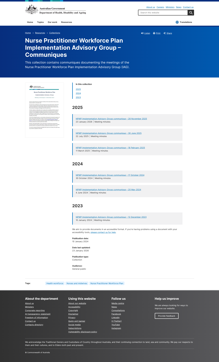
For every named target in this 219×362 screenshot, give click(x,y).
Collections (54, 33)
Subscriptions (74, 328)
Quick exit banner (76, 321)
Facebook (116, 314)
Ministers (170, 7)
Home (30, 22)
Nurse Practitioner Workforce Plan (106, 283)
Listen (147, 33)
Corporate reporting (35, 310)
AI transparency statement (37, 314)
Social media (74, 324)
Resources (66, 22)
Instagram (116, 328)
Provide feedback (166, 316)
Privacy (71, 317)
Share (169, 33)
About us (150, 7)
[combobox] (163, 13)
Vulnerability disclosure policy (82, 331)
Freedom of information (36, 317)
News (178, 7)
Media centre (118, 303)
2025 (78, 89)
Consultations (118, 310)
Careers (160, 7)
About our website (77, 303)
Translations (186, 22)
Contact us (188, 7)
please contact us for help (103, 232)
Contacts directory (34, 324)
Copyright (73, 310)
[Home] (55, 9)
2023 (78, 97)
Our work (52, 22)
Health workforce (55, 283)
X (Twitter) (117, 321)
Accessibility (74, 307)
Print (158, 33)
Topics (40, 22)
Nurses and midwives (77, 283)
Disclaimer (73, 314)
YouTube (116, 324)
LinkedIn (116, 317)
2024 (78, 93)
